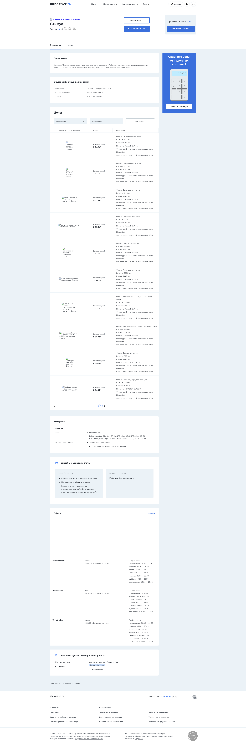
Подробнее (139, 739)
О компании (55, 45)
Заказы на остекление (108, 712)
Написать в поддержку (158, 712)
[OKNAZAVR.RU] (60, 4)
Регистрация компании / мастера (64, 722)
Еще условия (140, 121)
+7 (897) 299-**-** (137, 20)
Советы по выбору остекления (63, 717)
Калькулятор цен (136, 29)
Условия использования (158, 717)
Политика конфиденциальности (161, 722)
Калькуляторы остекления (110, 717)
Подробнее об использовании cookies (89, 739)
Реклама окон (105, 708)
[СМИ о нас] (193, 740)
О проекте (54, 708)
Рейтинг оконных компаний (111, 722)
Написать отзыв (180, 29)
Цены (70, 45)
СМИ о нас (54, 712)
